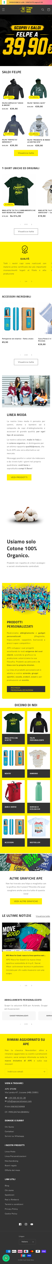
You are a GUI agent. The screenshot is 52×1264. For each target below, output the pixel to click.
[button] (3, 10)
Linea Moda (10, 1151)
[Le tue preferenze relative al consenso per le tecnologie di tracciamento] (4, 2)
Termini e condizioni (14, 1204)
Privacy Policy (11, 1209)
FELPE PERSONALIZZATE (37, 739)
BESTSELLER (35, 842)
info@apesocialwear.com (19, 1101)
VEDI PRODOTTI (19, 477)
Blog (7, 1185)
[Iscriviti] (44, 1072)
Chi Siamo (9, 1127)
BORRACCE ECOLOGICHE (35, 808)
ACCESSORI (9, 842)
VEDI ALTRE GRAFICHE (26, 901)
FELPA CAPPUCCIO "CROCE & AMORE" (12, 104)
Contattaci (9, 1131)
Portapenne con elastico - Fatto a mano (17, 339)
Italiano (25, 1242)
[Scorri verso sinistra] (20, 224)
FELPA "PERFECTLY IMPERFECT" (9, 141)
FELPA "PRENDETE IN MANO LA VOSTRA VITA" (38, 141)
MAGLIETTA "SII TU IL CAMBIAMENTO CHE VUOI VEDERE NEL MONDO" (19, 211)
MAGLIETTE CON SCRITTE (11, 739)
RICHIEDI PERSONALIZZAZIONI (22, 689)
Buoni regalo (11, 1165)
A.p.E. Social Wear (28, 1260)
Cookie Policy (11, 1213)
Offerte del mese (12, 1170)
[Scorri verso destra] (31, 224)
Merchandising (11, 1161)
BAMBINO (34, 773)
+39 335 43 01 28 (17, 1097)
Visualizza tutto (26, 153)
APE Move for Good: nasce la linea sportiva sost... (26, 955)
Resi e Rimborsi (12, 1199)
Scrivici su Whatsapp (14, 1136)
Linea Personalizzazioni (15, 1156)
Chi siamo (9, 1190)
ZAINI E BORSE (11, 807)
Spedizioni (9, 1195)
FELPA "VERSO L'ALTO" (36, 103)
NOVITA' (8, 773)
